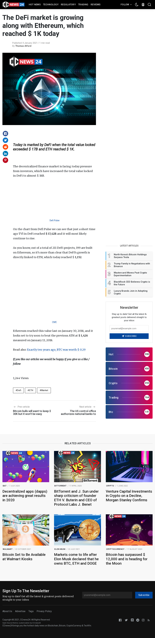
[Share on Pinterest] (5, 160)
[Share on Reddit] (5, 147)
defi (19, 390)
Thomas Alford (23, 46)
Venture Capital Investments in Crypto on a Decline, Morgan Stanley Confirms (129, 495)
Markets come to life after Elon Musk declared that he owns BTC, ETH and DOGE (76, 559)
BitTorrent (60, 486)
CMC (54, 322)
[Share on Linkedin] (5, 153)
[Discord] (132, 619)
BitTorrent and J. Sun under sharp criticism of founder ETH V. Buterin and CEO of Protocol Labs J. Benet (76, 498)
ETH (31, 390)
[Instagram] (143, 619)
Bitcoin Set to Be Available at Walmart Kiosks (24, 557)
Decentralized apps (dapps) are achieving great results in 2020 (24, 495)
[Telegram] (137, 619)
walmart (8, 549)
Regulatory (68, 4)
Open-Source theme (10, 623)
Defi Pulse (54, 220)
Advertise (20, 611)
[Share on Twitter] (5, 140)
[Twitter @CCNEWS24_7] (126, 619)
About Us (7, 611)
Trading (83, 4)
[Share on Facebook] (5, 133)
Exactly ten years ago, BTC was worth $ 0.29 (56, 349)
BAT (5, 486)
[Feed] (148, 619)
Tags (31, 611)
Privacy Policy (44, 611)
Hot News (35, 4)
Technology (50, 4)
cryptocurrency (115, 549)
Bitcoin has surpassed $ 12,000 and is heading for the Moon (126, 559)
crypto (110, 486)
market (44, 390)
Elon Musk (59, 549)
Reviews (95, 4)
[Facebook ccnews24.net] (120, 619)
